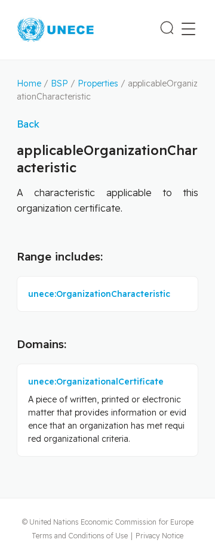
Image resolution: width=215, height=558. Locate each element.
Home (29, 83)
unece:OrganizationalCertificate (96, 381)
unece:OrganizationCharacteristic (99, 294)
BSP (59, 83)
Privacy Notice (159, 535)
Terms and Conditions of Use (80, 535)
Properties (98, 83)
